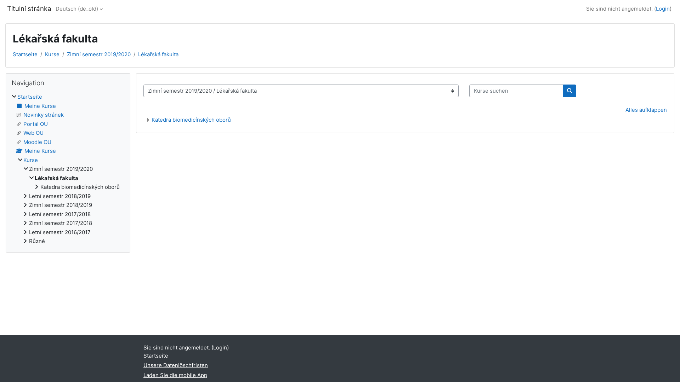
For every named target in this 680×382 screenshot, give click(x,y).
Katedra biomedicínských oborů (191, 119)
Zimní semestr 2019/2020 (99, 54)
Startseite (25, 54)
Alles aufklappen (646, 109)
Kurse (52, 54)
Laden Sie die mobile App (175, 375)
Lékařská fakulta (158, 54)
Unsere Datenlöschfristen (175, 365)
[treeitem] (68, 169)
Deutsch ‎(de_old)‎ (77, 8)
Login (663, 8)
